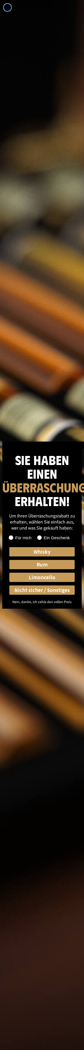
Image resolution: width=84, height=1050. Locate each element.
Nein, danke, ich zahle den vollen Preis (42, 601)
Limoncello (42, 577)
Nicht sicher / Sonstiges (42, 590)
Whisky (42, 551)
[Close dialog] (7, 7)
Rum (42, 564)
